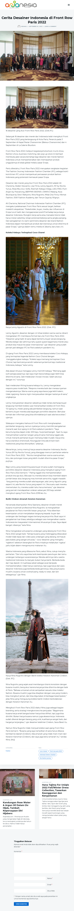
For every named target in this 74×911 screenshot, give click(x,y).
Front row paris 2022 (56, 751)
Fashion (8, 751)
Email (49, 885)
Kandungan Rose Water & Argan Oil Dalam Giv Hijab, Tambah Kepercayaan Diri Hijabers (17, 808)
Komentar (18, 851)
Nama (50, 878)
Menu (69, 5)
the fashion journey (45, 758)
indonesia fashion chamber (48, 754)
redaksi (24, 26)
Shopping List (7, 800)
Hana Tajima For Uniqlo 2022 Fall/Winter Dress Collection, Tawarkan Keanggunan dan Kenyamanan (55, 790)
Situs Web (51, 891)
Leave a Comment (50, 26)
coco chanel (43, 751)
